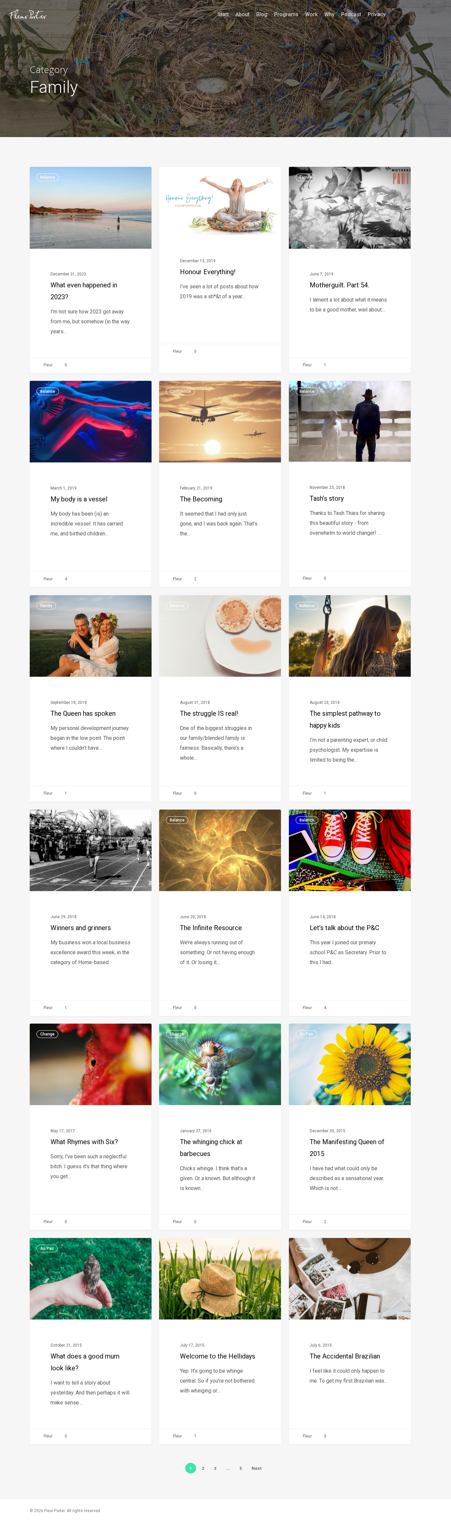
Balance (47, 177)
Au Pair (306, 1034)
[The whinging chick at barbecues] (220, 1127)
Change (177, 177)
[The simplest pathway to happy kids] (350, 698)
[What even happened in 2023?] (91, 270)
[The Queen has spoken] (91, 698)
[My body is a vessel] (91, 484)
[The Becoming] (220, 484)
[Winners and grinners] (91, 913)
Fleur (47, 365)
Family (305, 177)
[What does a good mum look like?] (91, 1341)
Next (257, 1468)
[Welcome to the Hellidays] (220, 1341)
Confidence (180, 391)
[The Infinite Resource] (220, 913)
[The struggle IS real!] (220, 698)
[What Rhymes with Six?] (91, 1127)
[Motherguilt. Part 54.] (350, 270)
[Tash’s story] (350, 483)
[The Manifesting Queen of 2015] (350, 1127)
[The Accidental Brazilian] (350, 1341)
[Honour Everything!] (220, 263)
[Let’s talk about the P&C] (350, 913)
